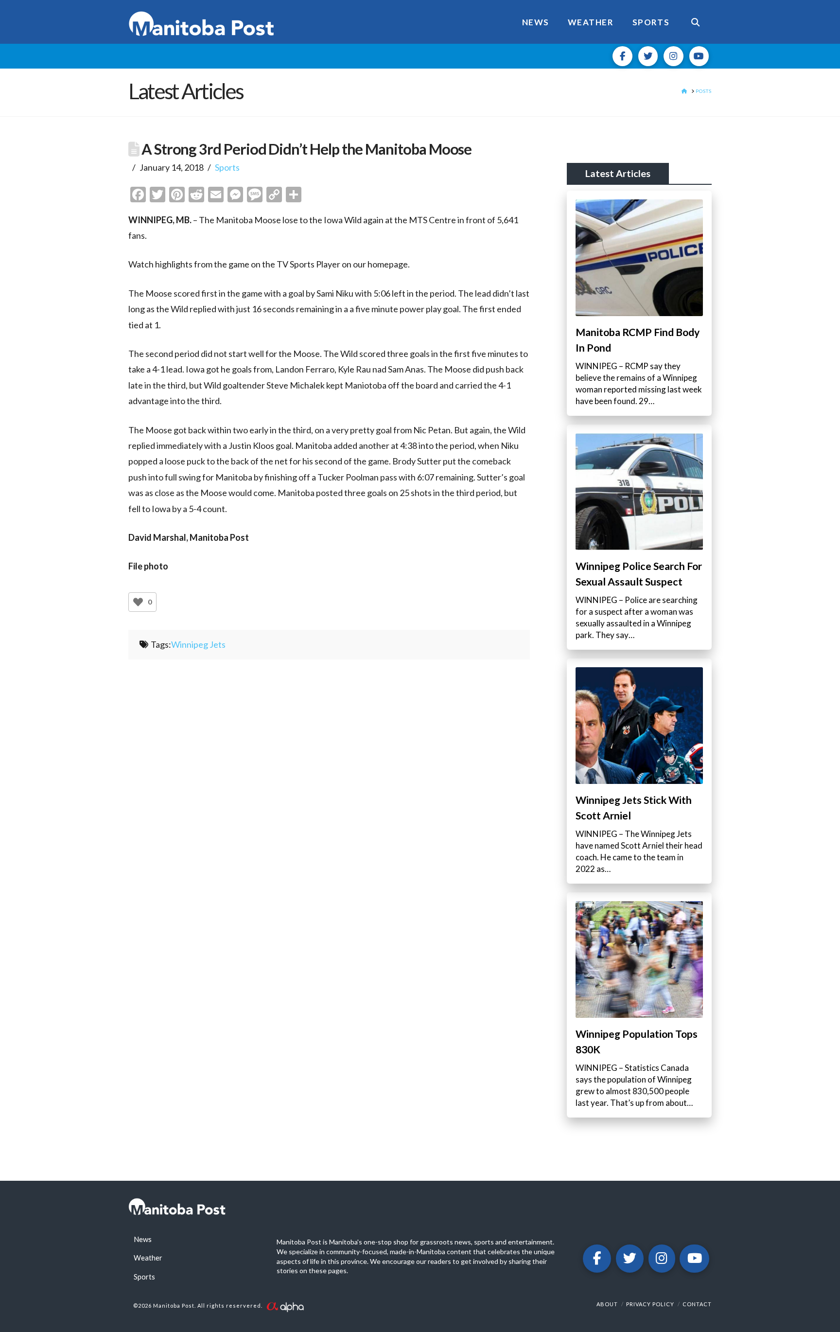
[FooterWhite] (284, 1306)
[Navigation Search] (695, 22)
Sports (227, 167)
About (607, 1304)
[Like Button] (138, 602)
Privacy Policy (650, 1304)
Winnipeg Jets (198, 644)
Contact (697, 1304)
